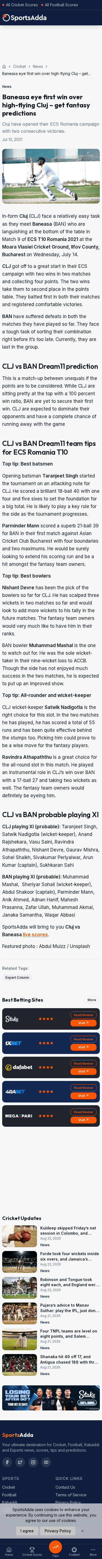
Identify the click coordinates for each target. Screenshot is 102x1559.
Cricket (19, 66)
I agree (27, 1530)
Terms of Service (70, 1494)
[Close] (82, 1531)
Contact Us (65, 1487)
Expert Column (17, 977)
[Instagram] (33, 1462)
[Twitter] (20, 1462)
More (92, 1000)
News (38, 66)
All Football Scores (61, 4)
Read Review (83, 1015)
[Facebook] (7, 1462)
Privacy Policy (68, 1502)
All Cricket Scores (22, 4)
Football (9, 1494)
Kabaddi (9, 1502)
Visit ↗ (83, 1023)
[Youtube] (46, 1462)
